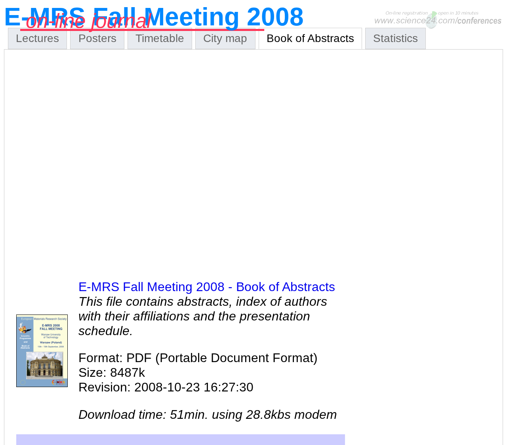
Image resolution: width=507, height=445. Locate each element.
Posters (97, 38)
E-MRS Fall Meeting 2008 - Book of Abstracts (206, 287)
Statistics (395, 38)
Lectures (37, 38)
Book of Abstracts (310, 38)
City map (225, 38)
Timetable (159, 38)
